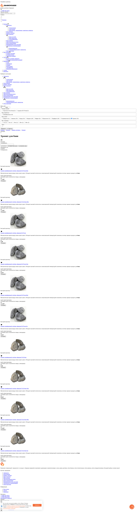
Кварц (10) (22, 118)
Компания (5, 491)
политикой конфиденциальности (12, 507)
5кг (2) (10, 122)
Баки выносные (10, 90)
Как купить (6, 489)
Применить (3, 128)
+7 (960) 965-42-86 (5, 496)
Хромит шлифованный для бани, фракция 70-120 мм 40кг (15, 419)
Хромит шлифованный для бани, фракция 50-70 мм (13, 233)
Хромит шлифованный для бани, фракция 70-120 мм (13, 357)
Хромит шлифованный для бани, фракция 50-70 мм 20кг (14, 170)
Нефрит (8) (37, 118)
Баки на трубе (9, 89)
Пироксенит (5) (46, 118)
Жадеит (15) (6, 118)
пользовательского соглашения (9, 508)
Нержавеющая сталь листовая (10, 96)
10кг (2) (16, 122)
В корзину (3, 180)
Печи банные (6, 83)
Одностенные (9, 79)
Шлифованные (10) (8, 114)
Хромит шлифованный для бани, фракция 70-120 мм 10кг (15, 388)
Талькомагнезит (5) (65, 118)
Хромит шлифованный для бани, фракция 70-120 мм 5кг (14, 450)
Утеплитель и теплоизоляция (10, 97)
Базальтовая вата (10, 101)
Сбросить (9, 128)
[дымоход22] (8, 6)
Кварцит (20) (30, 118)
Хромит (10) (75, 118)
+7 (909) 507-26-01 (5, 495)
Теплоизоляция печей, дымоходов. (14, 102)
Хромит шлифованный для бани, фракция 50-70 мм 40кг (14, 295)
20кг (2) (21, 122)
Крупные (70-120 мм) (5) (9, 110)
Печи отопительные (8, 95)
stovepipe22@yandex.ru (6, 498)
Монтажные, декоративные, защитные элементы (18, 82)
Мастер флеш (6, 92)
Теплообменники (10, 91)
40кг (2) (27, 122)
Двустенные (9, 80)
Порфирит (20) (55, 118)
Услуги (5, 490)
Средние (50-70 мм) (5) (23, 110)
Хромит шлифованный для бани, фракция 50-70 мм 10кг (14, 264)
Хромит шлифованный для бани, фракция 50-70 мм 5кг (14, 326)
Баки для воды (6, 85)
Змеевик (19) (14, 118)
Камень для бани (7, 84)
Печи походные (7, 103)
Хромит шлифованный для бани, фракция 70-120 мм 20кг (15, 201)
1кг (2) (5, 122)
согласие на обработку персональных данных (16, 505)
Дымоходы (6, 76)
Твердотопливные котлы (9, 94)
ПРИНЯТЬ (37, 505)
